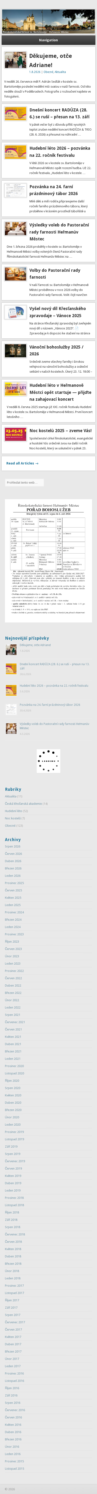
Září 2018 (11, 1220)
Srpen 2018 (12, 1227)
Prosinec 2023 (14, 934)
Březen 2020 (13, 1110)
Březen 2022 (13, 993)
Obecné (48, 72)
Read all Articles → (22, 463)
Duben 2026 (13, 861)
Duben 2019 (13, 1183)
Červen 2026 (13, 854)
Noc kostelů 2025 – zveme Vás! (60, 430)
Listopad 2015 (14, 1468)
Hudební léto (13, 811)
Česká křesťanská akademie (23, 803)
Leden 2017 (12, 1366)
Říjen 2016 (12, 1388)
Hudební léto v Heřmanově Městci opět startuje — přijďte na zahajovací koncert (60, 392)
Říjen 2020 (12, 1080)
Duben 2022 (13, 985)
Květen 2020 (13, 1095)
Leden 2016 (12, 1454)
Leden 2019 (12, 1190)
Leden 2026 (12, 875)
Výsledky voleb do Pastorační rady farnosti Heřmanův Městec (59, 231)
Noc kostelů (13, 818)
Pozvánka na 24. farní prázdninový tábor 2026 (50, 705)
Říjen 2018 (12, 1212)
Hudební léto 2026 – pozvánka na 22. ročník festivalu (54, 685)
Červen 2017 (13, 1329)
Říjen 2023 (12, 941)
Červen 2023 (13, 949)
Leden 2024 (12, 927)
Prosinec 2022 (14, 971)
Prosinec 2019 (14, 1132)
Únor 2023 (12, 956)
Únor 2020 (12, 1117)
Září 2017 (11, 1307)
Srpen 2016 (12, 1403)
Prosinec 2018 (14, 1198)
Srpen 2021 (12, 1015)
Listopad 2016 (14, 1381)
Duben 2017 (13, 1344)
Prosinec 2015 (14, 1461)
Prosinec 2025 (14, 883)
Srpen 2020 (12, 1088)
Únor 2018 (12, 1271)
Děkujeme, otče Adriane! (35, 645)
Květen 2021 (13, 1037)
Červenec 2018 (15, 1234)
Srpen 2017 (12, 1315)
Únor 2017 (12, 1359)
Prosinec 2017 (14, 1285)
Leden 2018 (12, 1278)
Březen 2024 (13, 919)
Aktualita (60, 72)
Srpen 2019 (12, 1154)
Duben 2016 (13, 1432)
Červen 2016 (13, 1417)
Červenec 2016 (15, 1410)
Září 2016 (11, 1395)
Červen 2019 (13, 1168)
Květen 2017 (13, 1337)
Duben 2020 (13, 1102)
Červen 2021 (13, 1029)
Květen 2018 (13, 1249)
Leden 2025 (12, 905)
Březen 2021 (13, 1051)
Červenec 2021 (15, 1022)
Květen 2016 (13, 1424)
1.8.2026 (34, 72)
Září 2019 (11, 1146)
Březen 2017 (13, 1351)
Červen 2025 (13, 890)
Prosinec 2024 (14, 912)
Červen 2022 (13, 978)
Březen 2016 (13, 1439)
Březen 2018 (13, 1263)
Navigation (48, 40)
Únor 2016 (12, 1446)
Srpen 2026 (12, 846)
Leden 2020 (12, 1124)
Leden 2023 (12, 963)
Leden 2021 (12, 1058)
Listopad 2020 (14, 1073)
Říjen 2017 (12, 1300)
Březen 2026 (13, 868)
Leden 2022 (12, 1007)
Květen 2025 (13, 897)
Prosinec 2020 (14, 1066)
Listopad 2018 (14, 1205)
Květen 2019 (13, 1176)
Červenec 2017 (15, 1322)
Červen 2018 (13, 1241)
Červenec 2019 (15, 1161)
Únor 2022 (12, 1000)
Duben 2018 (13, 1256)
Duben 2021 (13, 1044)
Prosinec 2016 (14, 1373)
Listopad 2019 (14, 1139)
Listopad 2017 (14, 1293)
